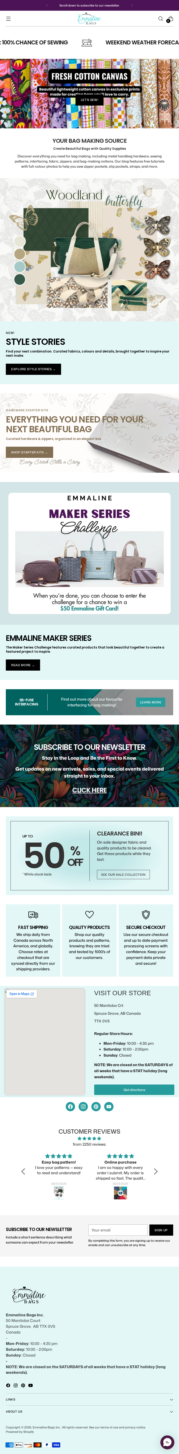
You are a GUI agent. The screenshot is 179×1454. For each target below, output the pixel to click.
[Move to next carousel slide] (109, 118)
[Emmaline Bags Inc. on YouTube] (31, 1386)
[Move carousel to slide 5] (100, 118)
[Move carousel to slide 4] (95, 118)
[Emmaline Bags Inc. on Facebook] (8, 1386)
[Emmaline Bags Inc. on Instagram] (16, 1386)
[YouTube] (109, 1106)
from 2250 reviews (89, 1144)
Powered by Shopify (20, 1432)
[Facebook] (70, 1106)
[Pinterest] (96, 1106)
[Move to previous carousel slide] (70, 118)
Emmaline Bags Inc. (47, 1427)
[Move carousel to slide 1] (78, 118)
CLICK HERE (89, 790)
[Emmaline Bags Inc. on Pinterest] (23, 1386)
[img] (89, 1138)
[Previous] (47, 5)
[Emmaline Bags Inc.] (89, 18)
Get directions (134, 1090)
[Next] (132, 5)
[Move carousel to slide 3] (89, 118)
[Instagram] (83, 1106)
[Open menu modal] (8, 18)
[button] (24, 1171)
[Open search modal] (160, 18)
